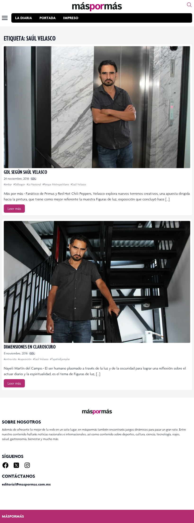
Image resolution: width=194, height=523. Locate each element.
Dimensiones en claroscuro (30, 346)
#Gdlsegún (19, 184)
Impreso (70, 18)
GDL (33, 178)
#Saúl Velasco (78, 184)
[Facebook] (5, 465)
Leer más (14, 208)
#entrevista (10, 359)
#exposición (25, 359)
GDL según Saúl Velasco (25, 172)
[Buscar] (189, 5)
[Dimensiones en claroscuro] (97, 282)
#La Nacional (34, 184)
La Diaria (23, 18)
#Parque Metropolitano (56, 184)
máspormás (13, 516)
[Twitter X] (16, 465)
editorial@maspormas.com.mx (26, 484)
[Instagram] (27, 465)
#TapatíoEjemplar (60, 359)
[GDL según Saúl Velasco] (97, 107)
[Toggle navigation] (5, 18)
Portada (48, 18)
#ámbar (8, 184)
